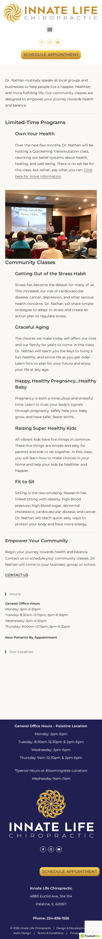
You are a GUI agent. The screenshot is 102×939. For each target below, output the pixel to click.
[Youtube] (58, 42)
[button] (50, 29)
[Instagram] (50, 42)
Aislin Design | (25, 933)
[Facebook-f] (42, 42)
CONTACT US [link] (16, 575)
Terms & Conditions (50, 933)
